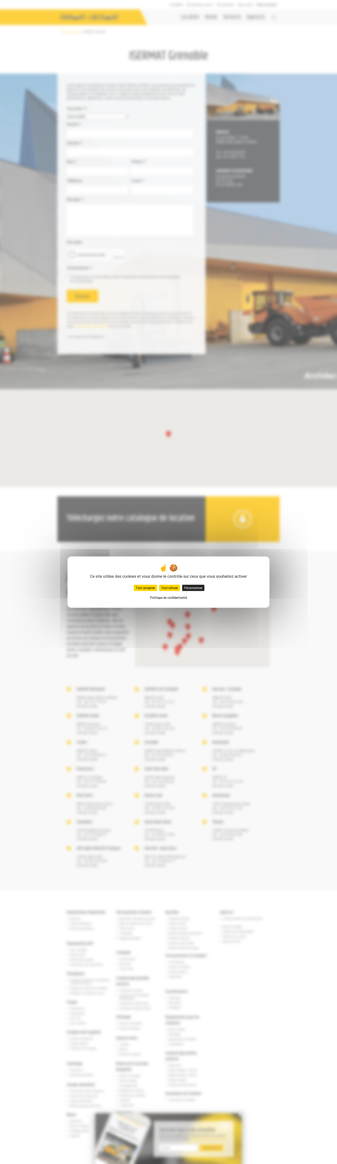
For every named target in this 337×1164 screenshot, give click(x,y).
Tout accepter (145, 588)
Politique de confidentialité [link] (168, 598)
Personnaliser (193, 588)
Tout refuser (169, 588)
